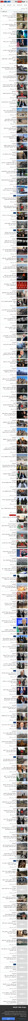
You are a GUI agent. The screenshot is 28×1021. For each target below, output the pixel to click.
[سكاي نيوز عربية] (20, 1)
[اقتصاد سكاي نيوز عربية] (9, 1)
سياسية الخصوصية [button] (22, 1018)
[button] (1, 8)
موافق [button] (8, 1018)
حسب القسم (4, 11)
